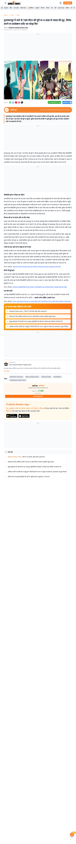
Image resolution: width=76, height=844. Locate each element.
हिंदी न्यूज (9, 411)
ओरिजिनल (31, 8)
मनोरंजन (48, 8)
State (12, 15)
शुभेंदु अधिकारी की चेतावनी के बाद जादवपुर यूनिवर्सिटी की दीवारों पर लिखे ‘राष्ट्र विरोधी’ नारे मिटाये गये (36, 321)
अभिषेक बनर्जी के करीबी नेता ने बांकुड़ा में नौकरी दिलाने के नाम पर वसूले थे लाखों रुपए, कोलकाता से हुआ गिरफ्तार (38, 326)
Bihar (18, 15)
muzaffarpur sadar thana (18, 380)
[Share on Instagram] (19, 102)
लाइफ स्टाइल (61, 8)
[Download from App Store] (24, 416)
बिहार (11, 8)
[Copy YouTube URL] (16, 102)
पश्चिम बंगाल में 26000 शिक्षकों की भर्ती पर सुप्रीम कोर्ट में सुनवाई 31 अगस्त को (29, 477)
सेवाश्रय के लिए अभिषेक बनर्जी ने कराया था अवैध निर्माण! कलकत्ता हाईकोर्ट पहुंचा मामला (32, 316)
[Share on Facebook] (13, 102)
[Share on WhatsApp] (10, 102)
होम (2, 8)
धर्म (71, 8)
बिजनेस (42, 8)
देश (7, 408)
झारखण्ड (6, 8)
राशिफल (67, 8)
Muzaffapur (57, 377)
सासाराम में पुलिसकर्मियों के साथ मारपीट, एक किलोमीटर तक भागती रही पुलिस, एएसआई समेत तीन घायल (40, 287)
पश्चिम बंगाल (23, 8)
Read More (7, 371)
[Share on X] (22, 102)
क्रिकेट (36, 408)
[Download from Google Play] (11, 416)
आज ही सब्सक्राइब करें (38, 396)
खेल (75, 8)
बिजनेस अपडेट (25, 408)
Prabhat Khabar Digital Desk (21, 365)
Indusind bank (46, 377)
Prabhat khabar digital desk (18, 27)
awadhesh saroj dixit (16, 377)
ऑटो (55, 8)
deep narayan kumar (32, 377)
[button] (38, 80)
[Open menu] (5, 3)
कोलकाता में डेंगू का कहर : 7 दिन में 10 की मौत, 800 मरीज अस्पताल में (28, 311)
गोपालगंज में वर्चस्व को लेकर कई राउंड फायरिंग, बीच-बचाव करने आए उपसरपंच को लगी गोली (36, 267)
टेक (52, 8)
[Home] (14, 3)
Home (6, 15)
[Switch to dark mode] (60, 2)
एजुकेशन (37, 8)
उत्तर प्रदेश (16, 8)
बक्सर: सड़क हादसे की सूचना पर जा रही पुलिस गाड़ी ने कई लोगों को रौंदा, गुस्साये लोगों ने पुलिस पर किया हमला (41, 301)
